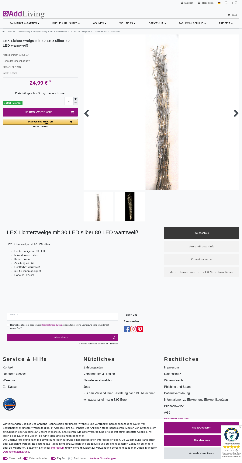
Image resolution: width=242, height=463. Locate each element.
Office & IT (156, 23)
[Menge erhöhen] (75, 99)
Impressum (57, 447)
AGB (167, 412)
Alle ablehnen (202, 440)
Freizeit (224, 23)
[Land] (219, 3)
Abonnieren (61, 337)
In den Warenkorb (38, 112)
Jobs (87, 386)
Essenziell (15, 458)
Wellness (126, 23)
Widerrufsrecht (174, 380)
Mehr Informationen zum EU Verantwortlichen (202, 272)
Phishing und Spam (177, 386)
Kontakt (8, 367)
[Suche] (226, 3)
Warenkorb (10, 380)
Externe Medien (38, 458)
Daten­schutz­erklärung (16, 451)
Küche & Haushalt (64, 23)
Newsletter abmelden (98, 380)
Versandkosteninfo (202, 246)
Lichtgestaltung (40, 31)
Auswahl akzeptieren (201, 453)
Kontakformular (202, 259)
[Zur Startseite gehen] (4, 31)
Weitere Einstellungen (103, 458)
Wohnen (98, 23)
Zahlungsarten (93, 367)
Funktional (80, 458)
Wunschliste (202, 232)
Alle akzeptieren (201, 427)
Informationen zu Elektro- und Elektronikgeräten (196, 399)
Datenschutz (172, 373)
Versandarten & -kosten (99, 373)
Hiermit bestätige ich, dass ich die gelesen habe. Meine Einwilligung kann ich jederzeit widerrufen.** (59, 326)
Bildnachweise (174, 406)
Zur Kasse (10, 386)
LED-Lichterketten (58, 31)
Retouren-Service (14, 373)
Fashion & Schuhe (191, 23)
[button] (40, 123)
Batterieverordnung (177, 393)
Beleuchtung (24, 31)
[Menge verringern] (75, 103)
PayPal (61, 458)
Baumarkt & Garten (23, 23)
